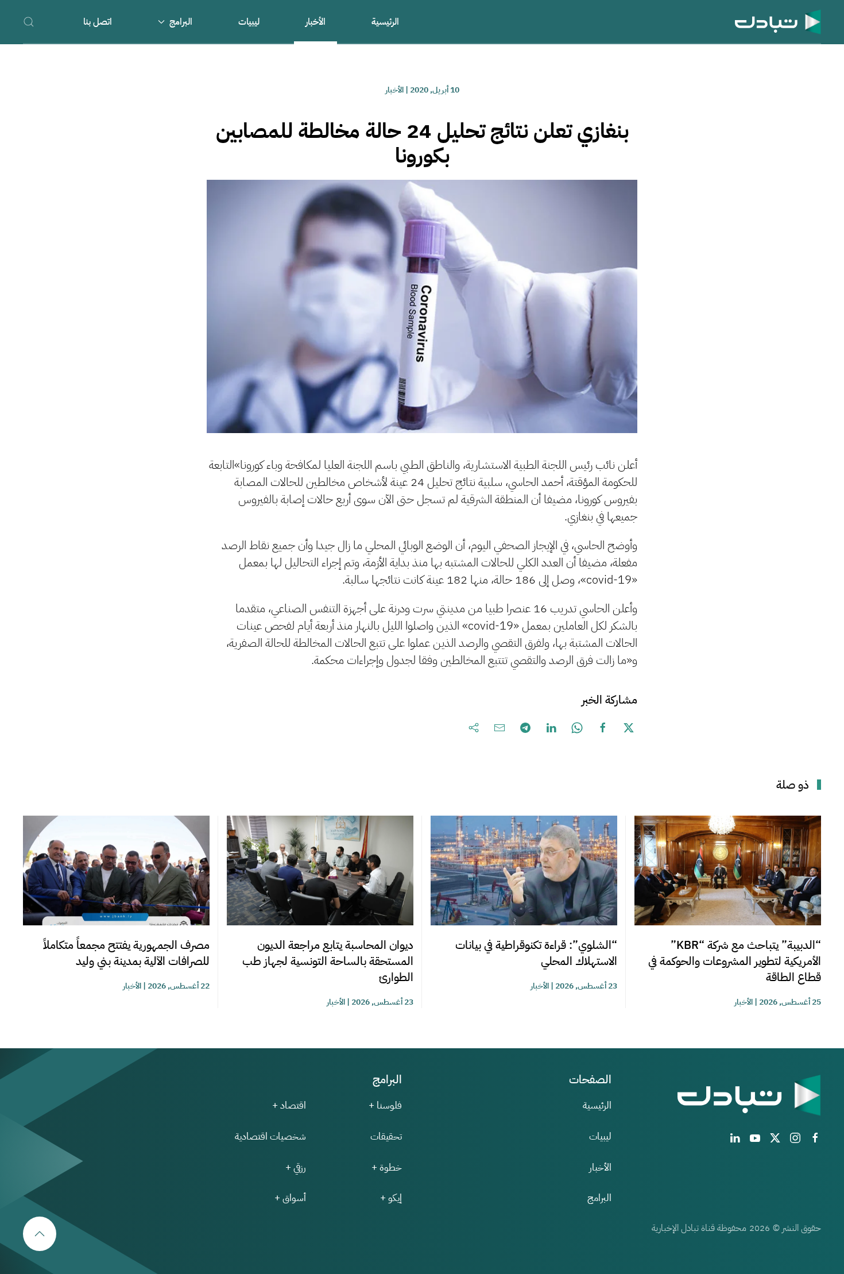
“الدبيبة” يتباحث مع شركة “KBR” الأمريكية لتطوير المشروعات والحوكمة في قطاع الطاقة (734, 961)
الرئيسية (385, 22)
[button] (28, 21)
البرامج (599, 1198)
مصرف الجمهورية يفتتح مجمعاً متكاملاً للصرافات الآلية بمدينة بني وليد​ (126, 953)
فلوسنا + (385, 1105)
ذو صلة (792, 784)
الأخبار (315, 22)
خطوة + (386, 1167)
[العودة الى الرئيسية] (778, 21)
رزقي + (295, 1167)
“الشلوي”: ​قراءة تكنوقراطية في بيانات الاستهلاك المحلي (536, 953)
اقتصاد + (289, 1105)
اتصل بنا (97, 22)
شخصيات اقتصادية (270, 1136)
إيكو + (391, 1198)
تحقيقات (386, 1136)
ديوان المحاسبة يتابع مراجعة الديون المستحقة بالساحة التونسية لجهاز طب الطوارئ (327, 961)
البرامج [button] (180, 22)
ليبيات (249, 22)
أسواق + (290, 1198)
